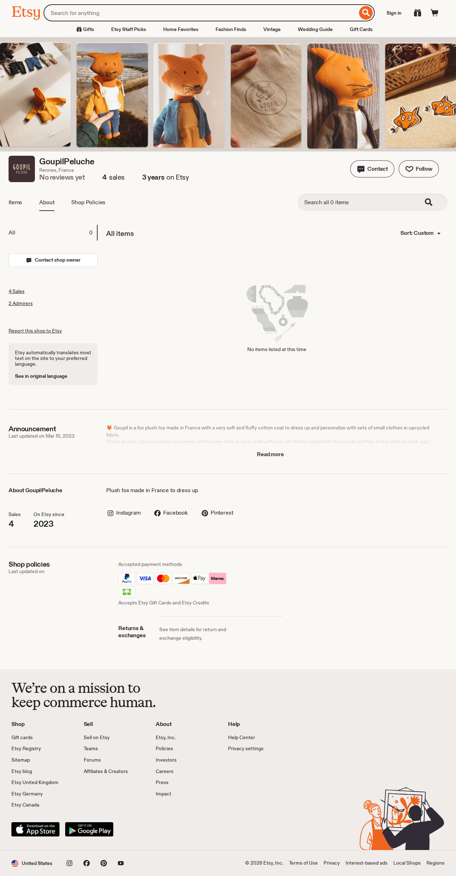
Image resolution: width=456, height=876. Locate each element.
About (46, 202)
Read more (270, 454)
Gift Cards (361, 29)
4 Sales (17, 291)
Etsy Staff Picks (128, 29)
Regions (435, 863)
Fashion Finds (231, 29)
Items (15, 202)
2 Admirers (21, 303)
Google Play (89, 829)
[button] (372, 168)
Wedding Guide (315, 29)
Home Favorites (180, 29)
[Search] (366, 12)
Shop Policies (88, 202)
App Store (35, 829)
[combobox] (200, 12)
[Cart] (434, 12)
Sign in (394, 13)
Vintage (272, 29)
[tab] (53, 233)
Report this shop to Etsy (35, 331)
